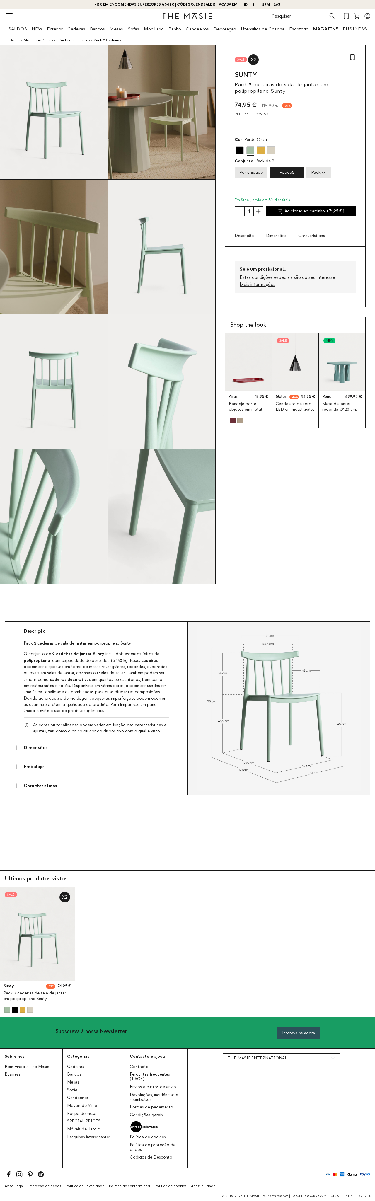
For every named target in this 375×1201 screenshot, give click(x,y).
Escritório (298, 29)
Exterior (55, 29)
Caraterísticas (311, 236)
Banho (174, 29)
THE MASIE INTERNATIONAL (257, 1058)
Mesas (116, 29)
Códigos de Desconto (151, 1157)
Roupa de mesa (81, 1113)
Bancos (97, 29)
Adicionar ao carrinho (314, 211)
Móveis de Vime (82, 1105)
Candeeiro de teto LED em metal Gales (295, 406)
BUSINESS (355, 29)
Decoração (225, 29)
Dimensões (276, 236)
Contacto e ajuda (147, 1056)
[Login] (367, 16)
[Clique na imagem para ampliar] (279, 708)
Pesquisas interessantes (89, 1137)
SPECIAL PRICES (83, 1121)
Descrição (244, 236)
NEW (37, 29)
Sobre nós (14, 1056)
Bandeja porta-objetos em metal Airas (245, 409)
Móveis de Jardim (84, 1129)
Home (14, 40)
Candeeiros (197, 29)
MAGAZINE (325, 29)
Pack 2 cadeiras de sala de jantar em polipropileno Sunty (35, 996)
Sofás (133, 29)
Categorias (78, 1056)
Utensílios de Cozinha (262, 29)
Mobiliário (154, 29)
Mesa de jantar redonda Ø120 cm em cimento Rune (339, 409)
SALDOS (17, 29)
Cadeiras (76, 29)
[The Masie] (187, 16)
